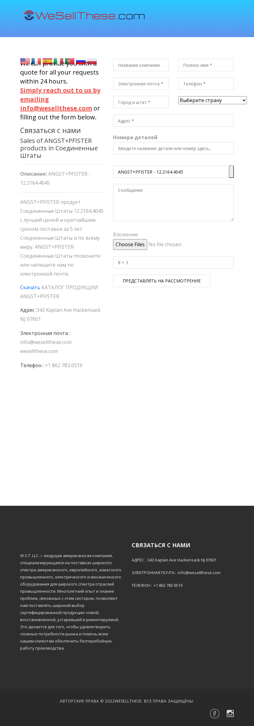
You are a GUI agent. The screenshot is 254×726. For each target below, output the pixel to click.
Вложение (125, 234)
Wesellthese (128, 701)
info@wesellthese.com (46, 342)
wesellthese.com (39, 351)
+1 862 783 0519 (63, 365)
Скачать (30, 287)
